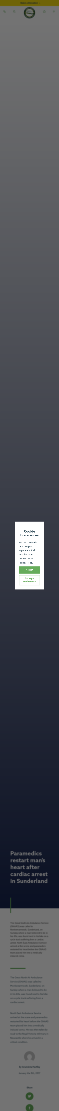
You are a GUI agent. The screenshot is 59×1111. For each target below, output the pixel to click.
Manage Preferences (29, 580)
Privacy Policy (26, 563)
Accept (29, 570)
